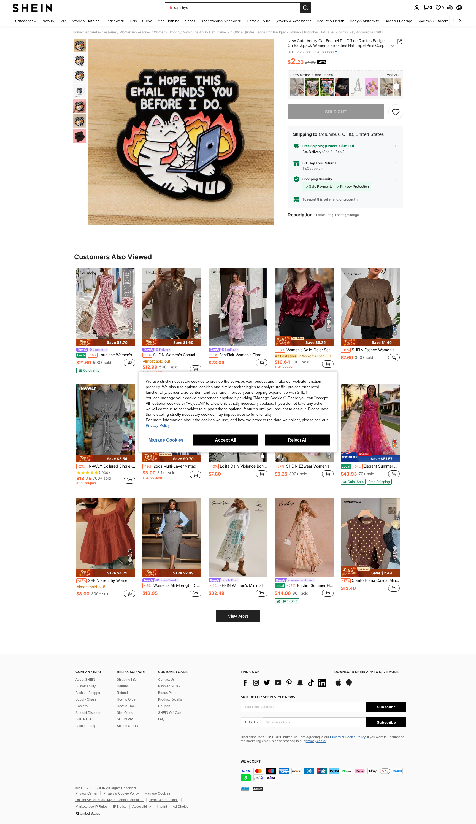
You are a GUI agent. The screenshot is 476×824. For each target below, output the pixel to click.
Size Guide (125, 713)
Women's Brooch (167, 32)
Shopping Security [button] (317, 179)
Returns (123, 686)
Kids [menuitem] (133, 21)
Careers (81, 706)
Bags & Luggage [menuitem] (398, 21)
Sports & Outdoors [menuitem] (433, 21)
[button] (450, 7)
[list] (285, 683)
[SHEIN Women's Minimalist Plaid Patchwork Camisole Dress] (238, 537)
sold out (336, 111)
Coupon (164, 706)
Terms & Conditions (163, 800)
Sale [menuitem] (63, 21)
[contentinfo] (323, 774)
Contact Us (166, 680)
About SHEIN (85, 680)
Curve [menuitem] (147, 21)
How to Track (126, 706)
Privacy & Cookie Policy (348, 737)
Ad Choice (180, 807)
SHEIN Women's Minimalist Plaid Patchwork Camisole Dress (238, 585)
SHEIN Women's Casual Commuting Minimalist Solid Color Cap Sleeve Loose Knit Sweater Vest (172, 355)
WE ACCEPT (251, 761)
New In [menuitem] (48, 21)
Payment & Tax (169, 686)
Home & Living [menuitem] (259, 21)
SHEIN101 (83, 719)
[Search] (305, 7)
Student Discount (88, 713)
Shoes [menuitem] (190, 21)
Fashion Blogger (87, 693)
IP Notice (120, 807)
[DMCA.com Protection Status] (258, 788)
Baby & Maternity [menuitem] (364, 21)
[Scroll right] (460, 20)
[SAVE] (395, 111)
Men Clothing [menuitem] (169, 21)
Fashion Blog (85, 726)
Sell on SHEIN (127, 726)
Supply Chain (85, 699)
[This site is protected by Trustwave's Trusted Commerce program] (245, 788)
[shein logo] (32, 7)
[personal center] (416, 7)
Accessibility (141, 807)
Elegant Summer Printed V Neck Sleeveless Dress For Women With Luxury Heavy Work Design (371, 466)
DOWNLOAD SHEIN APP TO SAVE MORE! (367, 672)
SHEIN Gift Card (170, 713)
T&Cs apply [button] (311, 168)
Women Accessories (135, 32)
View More (238, 616)
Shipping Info (127, 680)
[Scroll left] (453, 20)
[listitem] (297, 87)
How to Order (127, 699)
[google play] (349, 685)
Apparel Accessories (101, 32)
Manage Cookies (157, 793)
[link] (427, 7)
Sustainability (85, 686)
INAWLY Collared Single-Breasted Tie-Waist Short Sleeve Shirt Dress (106, 466)
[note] (105, 342)
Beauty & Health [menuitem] (330, 21)
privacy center (315, 741)
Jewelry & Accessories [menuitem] (293, 21)
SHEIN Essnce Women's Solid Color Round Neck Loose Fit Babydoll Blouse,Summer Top (371, 350)
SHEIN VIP (125, 719)
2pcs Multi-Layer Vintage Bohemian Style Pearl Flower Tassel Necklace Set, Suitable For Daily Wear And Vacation (172, 466)
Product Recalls (170, 699)
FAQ (161, 719)
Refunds (123, 693)
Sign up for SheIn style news (268, 697)
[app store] (338, 685)
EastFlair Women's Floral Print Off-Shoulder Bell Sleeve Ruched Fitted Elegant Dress (238, 355)
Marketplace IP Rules (91, 807)
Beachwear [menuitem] (114, 21)
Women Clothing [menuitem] (86, 21)
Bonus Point (167, 693)
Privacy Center (86, 793)
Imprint (162, 807)
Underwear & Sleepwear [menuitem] (221, 21)
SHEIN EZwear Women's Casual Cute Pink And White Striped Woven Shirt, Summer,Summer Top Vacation (305, 466)
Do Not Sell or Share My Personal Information (109, 800)
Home (77, 32)
